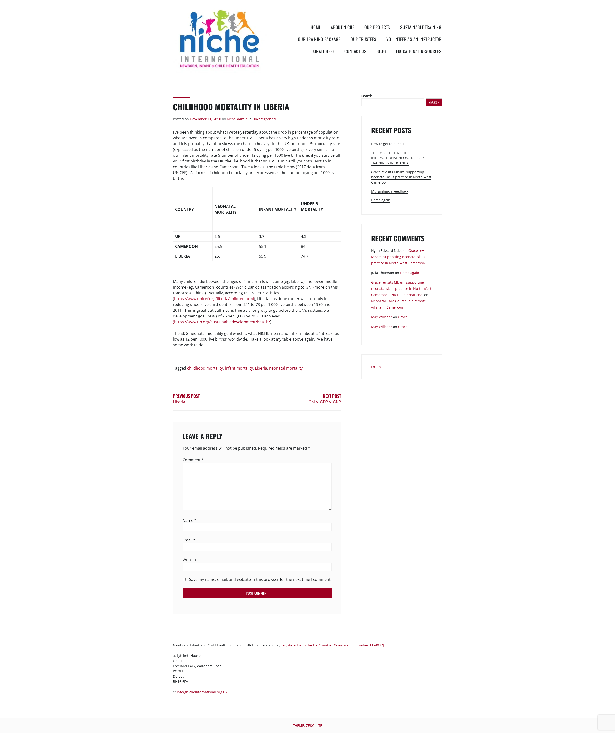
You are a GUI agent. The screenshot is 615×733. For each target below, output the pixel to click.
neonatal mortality (286, 368)
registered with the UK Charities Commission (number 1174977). (333, 645)
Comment (193, 459)
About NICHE (342, 27)
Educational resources (419, 51)
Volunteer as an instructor (414, 39)
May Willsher (381, 317)
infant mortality (239, 368)
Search (366, 95)
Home (316, 27)
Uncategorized (264, 119)
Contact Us (355, 51)
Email (189, 540)
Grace (402, 317)
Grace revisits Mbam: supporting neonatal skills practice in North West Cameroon (401, 177)
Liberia (261, 368)
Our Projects (377, 27)
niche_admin (237, 119)
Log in (376, 367)
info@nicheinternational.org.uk (202, 692)
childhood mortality (205, 368)
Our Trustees (363, 39)
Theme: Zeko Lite (307, 725)
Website (190, 559)
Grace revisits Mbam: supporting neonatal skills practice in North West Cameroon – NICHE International (401, 288)
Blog (381, 51)
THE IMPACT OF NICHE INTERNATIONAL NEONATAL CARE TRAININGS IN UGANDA (398, 157)
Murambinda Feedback (389, 191)
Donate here (323, 51)
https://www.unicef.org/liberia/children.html (214, 298)
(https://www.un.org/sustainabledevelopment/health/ (221, 321)
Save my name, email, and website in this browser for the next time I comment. (260, 579)
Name (190, 520)
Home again (380, 200)
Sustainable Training (421, 27)
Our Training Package (319, 39)
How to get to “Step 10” (389, 144)
